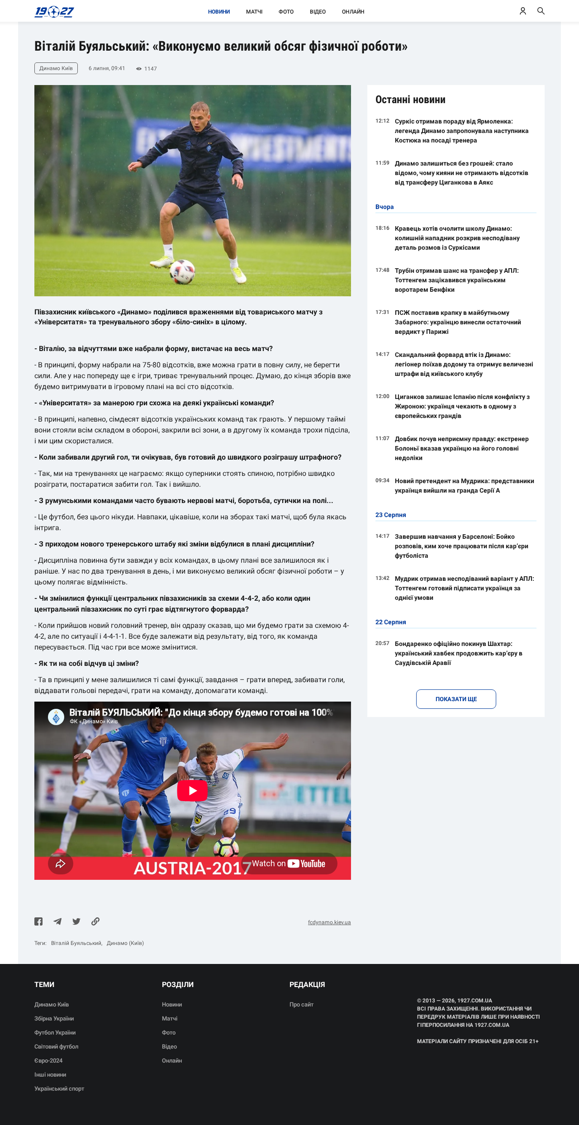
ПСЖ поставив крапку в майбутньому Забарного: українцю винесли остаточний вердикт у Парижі (458, 322)
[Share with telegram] (57, 922)
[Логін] (523, 10)
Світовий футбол (56, 1046)
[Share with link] (95, 922)
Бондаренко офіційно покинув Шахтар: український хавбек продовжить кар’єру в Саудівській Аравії (458, 653)
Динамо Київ (51, 1004)
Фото (286, 12)
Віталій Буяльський (76, 943)
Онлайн (353, 12)
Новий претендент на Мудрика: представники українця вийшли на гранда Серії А (464, 485)
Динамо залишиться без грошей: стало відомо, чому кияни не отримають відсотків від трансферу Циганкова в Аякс (461, 173)
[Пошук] (541, 10)
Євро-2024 (48, 1060)
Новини (219, 12)
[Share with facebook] (38, 922)
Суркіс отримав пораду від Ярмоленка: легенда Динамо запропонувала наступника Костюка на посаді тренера (462, 131)
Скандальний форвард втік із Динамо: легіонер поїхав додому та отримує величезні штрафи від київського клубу (464, 364)
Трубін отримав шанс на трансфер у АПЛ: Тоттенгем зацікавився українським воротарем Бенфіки (457, 280)
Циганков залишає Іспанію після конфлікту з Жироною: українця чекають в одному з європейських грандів (462, 406)
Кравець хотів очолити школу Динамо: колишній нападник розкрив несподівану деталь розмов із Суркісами (457, 238)
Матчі (254, 12)
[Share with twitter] (76, 922)
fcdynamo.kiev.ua (329, 922)
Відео (318, 12)
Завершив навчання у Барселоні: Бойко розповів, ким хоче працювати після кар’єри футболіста (461, 546)
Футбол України (55, 1032)
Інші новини (50, 1074)
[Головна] (51, 11)
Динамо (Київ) (125, 943)
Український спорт (59, 1088)
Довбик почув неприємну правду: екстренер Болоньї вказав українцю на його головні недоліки (462, 448)
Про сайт (301, 1004)
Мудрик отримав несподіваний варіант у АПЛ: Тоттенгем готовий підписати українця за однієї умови (464, 588)
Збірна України (54, 1018)
